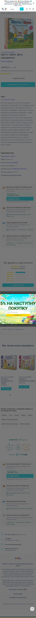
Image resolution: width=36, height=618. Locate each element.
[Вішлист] (30, 9)
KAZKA (6, 9)
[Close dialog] (34, 296)
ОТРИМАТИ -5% (18, 315)
